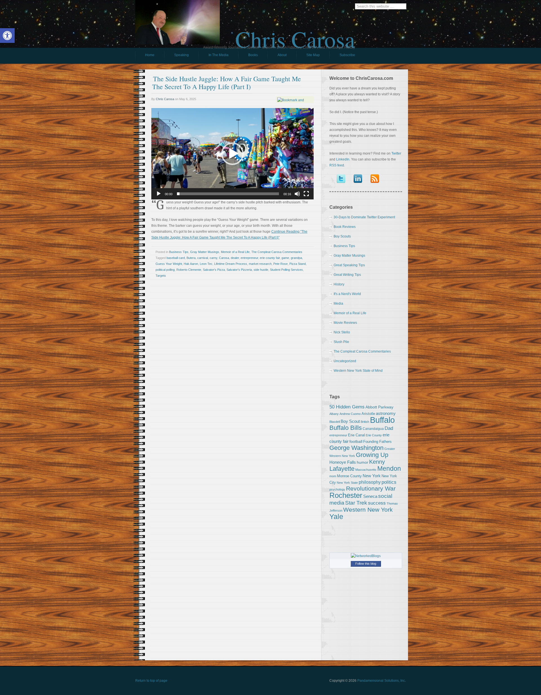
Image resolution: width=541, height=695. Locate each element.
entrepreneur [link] (249, 257)
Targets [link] (161, 275)
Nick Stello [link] (342, 332)
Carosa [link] (224, 257)
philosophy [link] (370, 482)
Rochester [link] (345, 495)
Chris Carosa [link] (295, 34)
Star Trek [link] (356, 503)
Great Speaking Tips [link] (349, 265)
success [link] (377, 503)
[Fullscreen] (306, 194)
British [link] (365, 421)
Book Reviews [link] (345, 227)
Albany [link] (334, 413)
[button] (232, 153)
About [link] (282, 55)
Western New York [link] (368, 509)
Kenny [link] (377, 462)
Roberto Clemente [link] (188, 269)
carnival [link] (202, 257)
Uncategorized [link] (345, 361)
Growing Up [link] (372, 454)
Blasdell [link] (334, 421)
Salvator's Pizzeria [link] (239, 269)
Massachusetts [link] (365, 469)
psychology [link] (337, 489)
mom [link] (332, 476)
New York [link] (372, 475)
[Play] (158, 194)
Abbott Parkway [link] (379, 407)
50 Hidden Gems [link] (347, 407)
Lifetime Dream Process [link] (230, 263)
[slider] (228, 193)
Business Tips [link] (179, 252)
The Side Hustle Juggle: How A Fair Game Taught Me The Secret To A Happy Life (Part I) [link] (226, 82)
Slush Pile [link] (341, 342)
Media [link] (338, 303)
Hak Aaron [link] (191, 263)
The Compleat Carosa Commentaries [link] (276, 252)
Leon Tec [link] (206, 263)
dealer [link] (235, 257)
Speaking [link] (181, 55)
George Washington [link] (356, 447)
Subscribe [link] (347, 55)
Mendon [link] (389, 468)
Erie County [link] (374, 435)
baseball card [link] (176, 257)
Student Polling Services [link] (286, 269)
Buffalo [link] (382, 420)
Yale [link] (336, 516)
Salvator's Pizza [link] (214, 269)
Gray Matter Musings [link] (204, 252)
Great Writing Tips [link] (347, 275)
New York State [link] (347, 482)
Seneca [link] (370, 496)
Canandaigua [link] (373, 429)
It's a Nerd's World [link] (347, 294)
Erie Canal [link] (356, 435)
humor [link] (362, 462)
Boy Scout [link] (350, 421)
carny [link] (213, 257)
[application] (232, 153)
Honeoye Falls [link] (342, 462)
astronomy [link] (386, 413)
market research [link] (260, 263)
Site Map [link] (313, 55)
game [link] (285, 257)
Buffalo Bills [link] (345, 427)
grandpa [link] (296, 257)
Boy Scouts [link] (342, 236)
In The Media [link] (219, 55)
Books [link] (248, 56)
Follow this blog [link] (365, 563)
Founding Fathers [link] (377, 441)
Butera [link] (191, 257)
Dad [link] (389, 428)
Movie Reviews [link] (345, 323)
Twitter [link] (396, 153)
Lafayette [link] (341, 468)
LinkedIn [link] (342, 159)
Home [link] (149, 55)
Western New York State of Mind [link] (358, 371)
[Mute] (297, 194)
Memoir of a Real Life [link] (235, 252)
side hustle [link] (261, 269)
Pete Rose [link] (280, 263)
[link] (7, 35)
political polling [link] (165, 269)
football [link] (355, 441)
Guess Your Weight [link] (169, 263)
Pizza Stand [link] (297, 263)
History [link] (339, 284)
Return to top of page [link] (151, 681)
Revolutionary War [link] (371, 488)
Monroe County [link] (349, 476)
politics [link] (389, 482)
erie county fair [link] (270, 257)
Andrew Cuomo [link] (350, 413)
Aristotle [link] (368, 414)
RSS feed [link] (336, 165)
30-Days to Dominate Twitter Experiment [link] (364, 217)
